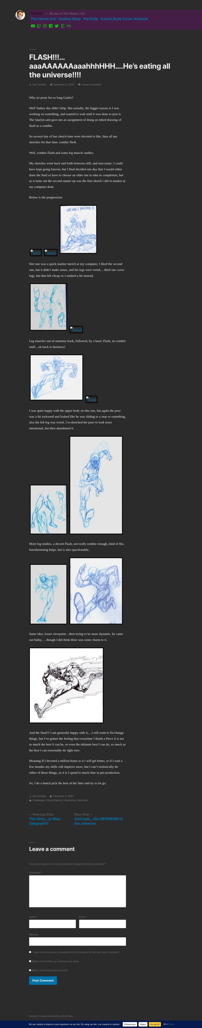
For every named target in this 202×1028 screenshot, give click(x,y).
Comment (35, 872)
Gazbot (37, 13)
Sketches (82, 800)
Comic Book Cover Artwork (124, 19)
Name (33, 917)
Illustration (70, 800)
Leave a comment (91, 84)
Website (33, 934)
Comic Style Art (54, 800)
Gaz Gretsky (39, 84)
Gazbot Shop (70, 19)
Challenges (39, 800)
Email (83, 917)
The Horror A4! (43, 19)
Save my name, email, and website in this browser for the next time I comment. (76, 952)
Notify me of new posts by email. (50, 970)
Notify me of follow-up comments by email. (55, 961)
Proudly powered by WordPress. (55, 1016)
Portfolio (90, 19)
